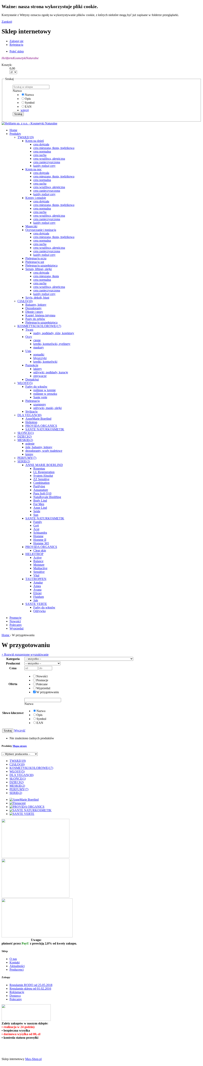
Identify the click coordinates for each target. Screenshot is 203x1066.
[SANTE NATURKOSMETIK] (31, 810)
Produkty (15, 133)
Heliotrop (31, 422)
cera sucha (39, 155)
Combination (41, 482)
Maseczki (31, 226)
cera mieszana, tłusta (46, 276)
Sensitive (39, 571)
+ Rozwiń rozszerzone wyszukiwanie (25, 654)
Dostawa (15, 995)
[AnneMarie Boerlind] (24, 799)
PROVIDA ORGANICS (41, 425)
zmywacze (40, 376)
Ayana (37, 589)
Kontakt (15, 962)
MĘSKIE (25, 440)
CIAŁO (25, 301)
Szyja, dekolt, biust (37, 297)
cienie (37, 340)
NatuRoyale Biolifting (47, 497)
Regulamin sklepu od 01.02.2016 (30, 988)
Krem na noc (33, 169)
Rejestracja (16, 44)
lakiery (37, 368)
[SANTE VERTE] (22, 813)
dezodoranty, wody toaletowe (43, 450)
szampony (39, 404)
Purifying (39, 486)
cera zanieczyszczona (46, 162)
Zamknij (7, 21)
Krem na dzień (34, 140)
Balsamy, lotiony (35, 304)
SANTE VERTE (36, 604)
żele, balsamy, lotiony (38, 447)
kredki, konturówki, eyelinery (51, 344)
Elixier (37, 593)
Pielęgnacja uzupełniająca (41, 265)
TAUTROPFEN (35, 579)
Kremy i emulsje (35, 197)
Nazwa (29, 94)
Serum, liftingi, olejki (38, 269)
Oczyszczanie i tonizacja (40, 230)
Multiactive (40, 568)
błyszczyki (40, 358)
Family (37, 522)
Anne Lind (40, 507)
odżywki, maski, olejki (47, 408)
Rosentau (39, 468)
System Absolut (43, 475)
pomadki (38, 354)
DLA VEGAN (29, 415)
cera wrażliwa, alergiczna (49, 158)
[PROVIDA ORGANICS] (27, 806)
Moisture (38, 564)
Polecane (42, 684)
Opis (28, 98)
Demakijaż (32, 379)
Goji (36, 525)
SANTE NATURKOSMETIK (44, 429)
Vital (36, 575)
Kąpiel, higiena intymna (40, 315)
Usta (28, 351)
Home (6, 635)
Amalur (38, 582)
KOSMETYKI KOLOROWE (39, 326)
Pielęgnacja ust (34, 262)
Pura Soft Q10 (42, 493)
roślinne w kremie (44, 390)
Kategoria (13, 659)
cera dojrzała (41, 144)
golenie (29, 443)
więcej (25, 110)
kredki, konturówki (45, 361)
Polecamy (16, 625)
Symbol (29, 102)
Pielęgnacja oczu (35, 258)
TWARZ (25, 137)
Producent (13, 663)
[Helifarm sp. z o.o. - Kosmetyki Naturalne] (29, 123)
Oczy (28, 336)
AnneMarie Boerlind (38, 418)
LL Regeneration (44, 472)
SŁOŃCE (25, 433)
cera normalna (42, 151)
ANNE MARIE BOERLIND (44, 465)
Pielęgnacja (32, 400)
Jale (35, 600)
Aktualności (17, 966)
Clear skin (39, 550)
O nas (13, 959)
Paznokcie (31, 365)
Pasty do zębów (35, 319)
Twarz (29, 329)
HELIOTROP (34, 554)
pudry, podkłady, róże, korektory (53, 333)
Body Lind (40, 500)
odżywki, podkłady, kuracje (50, 372)
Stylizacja (31, 411)
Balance (38, 561)
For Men (38, 504)
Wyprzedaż (17, 628)
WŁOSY (25, 383)
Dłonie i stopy (34, 311)
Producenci (17, 969)
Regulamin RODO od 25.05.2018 (31, 985)
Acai (36, 529)
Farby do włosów (36, 386)
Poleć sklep (17, 51)
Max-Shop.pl (33, 1059)
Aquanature (40, 490)
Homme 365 (41, 543)
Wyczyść (19, 730)
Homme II (39, 539)
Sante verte (40, 397)
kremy (29, 454)
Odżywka (39, 611)
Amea (37, 586)
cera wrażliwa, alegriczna (49, 287)
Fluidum (38, 596)
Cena (12, 668)
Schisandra (40, 532)
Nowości (15, 621)
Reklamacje (17, 992)
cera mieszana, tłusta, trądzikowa (53, 148)
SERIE (23, 461)
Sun (35, 514)
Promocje (15, 617)
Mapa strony (20, 745)
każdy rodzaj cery (44, 165)
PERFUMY (26, 457)
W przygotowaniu (47, 692)
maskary (38, 347)
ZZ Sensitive (41, 479)
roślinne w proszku (45, 393)
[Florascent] (18, 803)
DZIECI (24, 436)
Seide (36, 511)
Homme (38, 536)
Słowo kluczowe (13, 713)
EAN (28, 106)
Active (37, 557)
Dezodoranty (33, 308)
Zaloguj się (16, 41)
